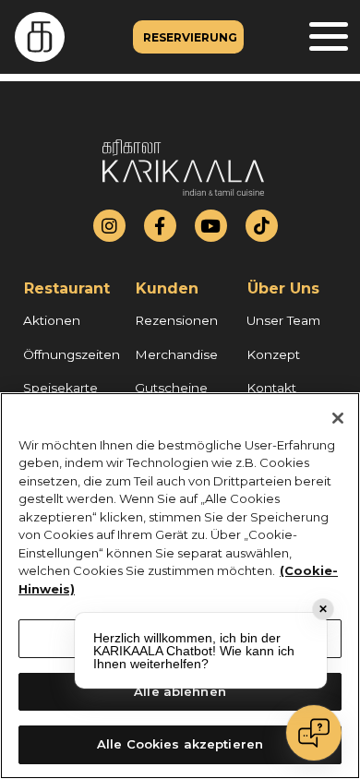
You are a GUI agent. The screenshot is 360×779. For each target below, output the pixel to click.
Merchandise (176, 354)
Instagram (109, 225)
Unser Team (283, 320)
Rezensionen (176, 320)
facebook (159, 225)
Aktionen (51, 320)
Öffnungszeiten (71, 354)
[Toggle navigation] (328, 37)
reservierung (190, 37)
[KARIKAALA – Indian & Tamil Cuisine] (32, 36)
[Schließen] (338, 418)
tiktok (262, 225)
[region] (180, 585)
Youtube (210, 225)
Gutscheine (171, 387)
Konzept (273, 354)
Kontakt (271, 387)
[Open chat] (314, 733)
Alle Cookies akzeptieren (180, 744)
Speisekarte (60, 387)
